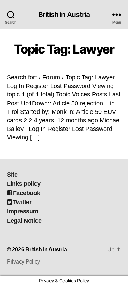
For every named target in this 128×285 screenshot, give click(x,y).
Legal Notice (24, 220)
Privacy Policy (23, 262)
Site (12, 174)
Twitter (22, 202)
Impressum (22, 211)
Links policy (23, 183)
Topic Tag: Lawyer (64, 49)
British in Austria (63, 14)
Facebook (26, 193)
